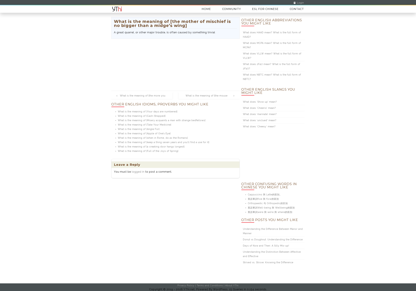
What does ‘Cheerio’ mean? (259, 108)
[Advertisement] (175, 63)
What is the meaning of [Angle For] (139, 129)
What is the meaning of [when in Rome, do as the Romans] (153, 138)
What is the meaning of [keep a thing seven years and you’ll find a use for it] (163, 142)
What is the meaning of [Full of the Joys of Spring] (148, 151)
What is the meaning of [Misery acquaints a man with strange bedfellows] (162, 120)
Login (300, 2)
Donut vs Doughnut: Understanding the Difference (273, 239)
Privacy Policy (185, 285)
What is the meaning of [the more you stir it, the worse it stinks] (142, 97)
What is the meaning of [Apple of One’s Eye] (144, 133)
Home (206, 9)
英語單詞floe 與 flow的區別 (263, 199)
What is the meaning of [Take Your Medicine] (144, 124)
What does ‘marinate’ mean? (260, 114)
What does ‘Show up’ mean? (260, 102)
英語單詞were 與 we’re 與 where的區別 (270, 212)
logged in (138, 171)
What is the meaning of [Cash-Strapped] (142, 116)
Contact (297, 9)
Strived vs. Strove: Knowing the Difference (268, 262)
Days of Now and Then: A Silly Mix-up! (266, 245)
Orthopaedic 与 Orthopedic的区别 (268, 203)
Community (231, 9)
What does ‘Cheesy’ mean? (259, 126)
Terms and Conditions (210, 285)
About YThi (232, 285)
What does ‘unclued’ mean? (259, 120)
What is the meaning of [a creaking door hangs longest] (151, 146)
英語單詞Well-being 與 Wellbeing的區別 (271, 207)
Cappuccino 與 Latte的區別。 (265, 194)
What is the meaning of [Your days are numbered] (147, 111)
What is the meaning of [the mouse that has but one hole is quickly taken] (208, 97)
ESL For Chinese (265, 9)
